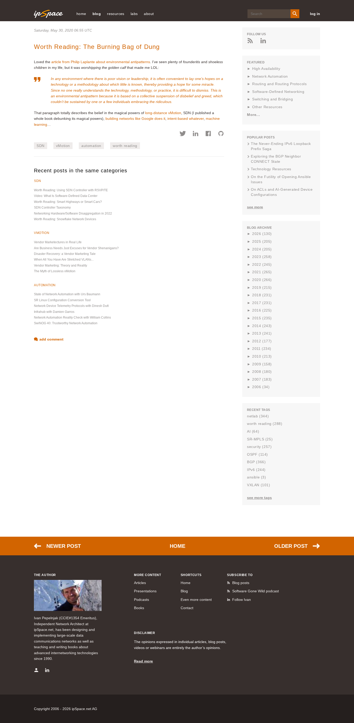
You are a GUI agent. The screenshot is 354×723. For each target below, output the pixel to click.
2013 (262, 333)
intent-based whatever (185, 118)
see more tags (259, 498)
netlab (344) (258, 416)
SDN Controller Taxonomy (52, 207)
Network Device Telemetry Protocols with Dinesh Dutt (71, 306)
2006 (261, 387)
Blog (184, 591)
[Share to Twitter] (183, 134)
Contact (187, 608)
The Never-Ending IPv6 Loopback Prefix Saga (281, 146)
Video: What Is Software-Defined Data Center (65, 196)
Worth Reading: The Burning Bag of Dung (97, 46)
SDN (41, 146)
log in (315, 14)
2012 (262, 341)
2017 (262, 303)
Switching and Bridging (272, 99)
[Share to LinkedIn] (195, 134)
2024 (262, 249)
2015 (262, 318)
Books (139, 608)
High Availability (266, 69)
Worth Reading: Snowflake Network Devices (65, 219)
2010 (262, 356)
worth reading (125, 146)
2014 (262, 326)
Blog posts (240, 583)
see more (255, 207)
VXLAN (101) (258, 485)
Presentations (145, 591)
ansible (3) (256, 477)
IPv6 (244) (256, 470)
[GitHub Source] (221, 134)
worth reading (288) (264, 424)
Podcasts (141, 599)
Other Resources (267, 107)
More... (253, 115)
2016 (262, 310)
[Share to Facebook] (208, 134)
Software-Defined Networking (278, 92)
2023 (262, 257)
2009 (262, 364)
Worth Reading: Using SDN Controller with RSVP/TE (71, 190)
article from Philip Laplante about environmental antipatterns (100, 62)
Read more (143, 661)
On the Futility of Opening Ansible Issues (281, 179)
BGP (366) (256, 462)
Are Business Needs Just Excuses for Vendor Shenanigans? (76, 248)
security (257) (259, 447)
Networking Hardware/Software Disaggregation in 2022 (73, 213)
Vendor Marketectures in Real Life (58, 242)
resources (115, 14)
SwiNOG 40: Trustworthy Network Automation (65, 323)
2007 (262, 379)
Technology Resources (271, 169)
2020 (262, 280)
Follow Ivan (241, 599)
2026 (262, 234)
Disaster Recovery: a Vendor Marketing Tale (65, 254)
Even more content (196, 599)
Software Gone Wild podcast (255, 591)
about (149, 14)
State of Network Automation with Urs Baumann (67, 294)
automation (91, 146)
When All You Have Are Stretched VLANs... (64, 259)
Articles (140, 583)
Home (177, 546)
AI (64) (253, 431)
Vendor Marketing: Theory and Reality (60, 265)
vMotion (63, 146)
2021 (262, 272)
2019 (262, 287)
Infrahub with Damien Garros (54, 312)
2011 (261, 348)
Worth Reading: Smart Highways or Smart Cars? (68, 202)
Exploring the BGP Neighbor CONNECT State (276, 159)
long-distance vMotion (163, 113)
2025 (262, 241)
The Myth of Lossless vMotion (54, 271)
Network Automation (270, 76)
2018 (262, 295)
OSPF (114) (257, 454)
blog (97, 14)
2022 (262, 264)
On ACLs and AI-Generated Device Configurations (282, 192)
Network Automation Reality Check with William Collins (72, 317)
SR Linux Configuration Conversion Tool (62, 300)
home (81, 14)
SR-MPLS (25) (260, 439)
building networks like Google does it (135, 118)
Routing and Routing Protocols (279, 84)
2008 (262, 372)
